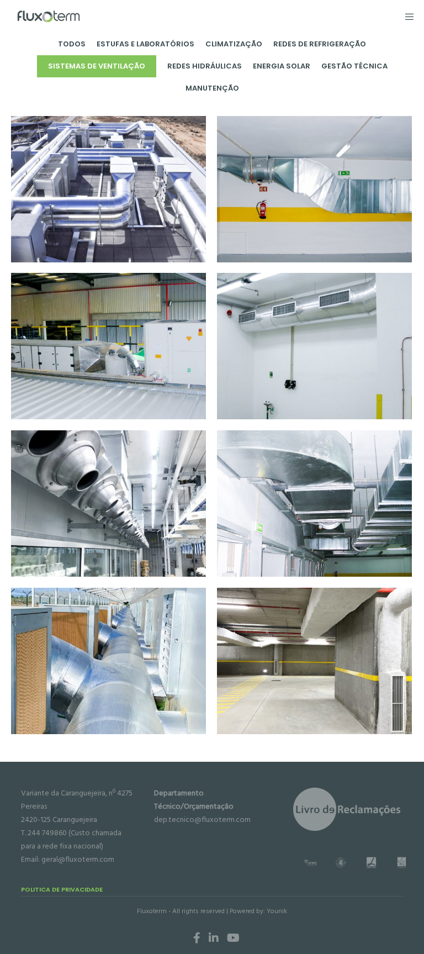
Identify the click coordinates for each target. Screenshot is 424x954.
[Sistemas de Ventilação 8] (314, 661)
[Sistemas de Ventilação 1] (108, 189)
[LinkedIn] (214, 938)
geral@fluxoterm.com (77, 859)
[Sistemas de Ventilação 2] (314, 189)
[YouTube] (233, 938)
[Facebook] (196, 938)
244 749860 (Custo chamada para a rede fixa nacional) (71, 839)
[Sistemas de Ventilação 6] (314, 503)
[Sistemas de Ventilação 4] (314, 346)
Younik (277, 911)
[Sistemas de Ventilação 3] (108, 346)
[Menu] (406, 16)
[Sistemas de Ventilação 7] (108, 661)
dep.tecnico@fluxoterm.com (202, 819)
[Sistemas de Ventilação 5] (108, 503)
